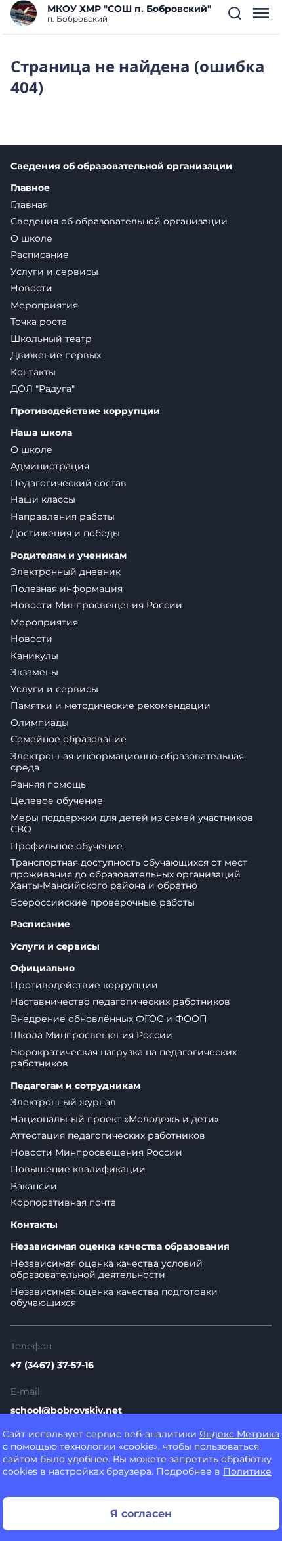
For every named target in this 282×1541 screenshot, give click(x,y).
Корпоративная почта (63, 1202)
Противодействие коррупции (85, 411)
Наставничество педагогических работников (120, 1001)
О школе (31, 238)
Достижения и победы (65, 533)
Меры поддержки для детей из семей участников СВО (131, 823)
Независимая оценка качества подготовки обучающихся (114, 1297)
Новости (31, 288)
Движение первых (55, 355)
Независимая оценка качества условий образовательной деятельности (106, 1269)
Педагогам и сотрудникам (75, 1085)
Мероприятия (44, 305)
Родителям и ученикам (68, 555)
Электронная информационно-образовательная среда (127, 762)
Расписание (39, 255)
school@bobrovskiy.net (66, 1410)
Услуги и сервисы (54, 272)
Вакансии (33, 1186)
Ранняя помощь (48, 784)
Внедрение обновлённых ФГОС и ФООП (108, 1018)
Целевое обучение (56, 801)
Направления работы (62, 516)
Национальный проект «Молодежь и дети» (114, 1119)
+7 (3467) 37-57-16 (52, 1365)
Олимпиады (39, 722)
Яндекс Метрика (239, 1434)
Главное (30, 188)
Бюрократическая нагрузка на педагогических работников (123, 1058)
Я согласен (141, 1514)
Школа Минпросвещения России (91, 1035)
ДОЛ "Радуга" (42, 388)
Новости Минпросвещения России (96, 605)
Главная (29, 205)
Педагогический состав (68, 483)
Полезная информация (66, 589)
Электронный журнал (63, 1102)
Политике (247, 1471)
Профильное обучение (66, 846)
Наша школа (41, 432)
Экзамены (34, 672)
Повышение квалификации (78, 1169)
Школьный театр (51, 339)
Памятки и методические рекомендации (110, 705)
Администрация (49, 466)
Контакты (33, 372)
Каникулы (34, 656)
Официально (42, 968)
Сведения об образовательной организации (121, 166)
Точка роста (38, 321)
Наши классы (42, 499)
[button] (235, 13)
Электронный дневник (65, 572)
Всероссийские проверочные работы (102, 902)
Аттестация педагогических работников (107, 1135)
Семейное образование (68, 739)
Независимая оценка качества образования (120, 1246)
